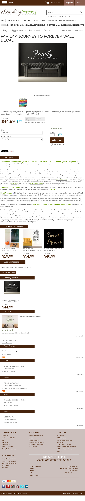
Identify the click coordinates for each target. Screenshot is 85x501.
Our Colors (5, 467)
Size (3, 130)
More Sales (80, 408)
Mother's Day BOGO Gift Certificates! (14, 400)
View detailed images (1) (43, 95)
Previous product (66, 30)
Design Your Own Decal (9, 459)
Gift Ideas (52, 20)
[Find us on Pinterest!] (8, 488)
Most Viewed (7, 354)
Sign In (79, 3)
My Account (60, 436)
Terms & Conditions (7, 447)
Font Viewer (5, 465)
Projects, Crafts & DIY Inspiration (66, 447)
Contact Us (5, 436)
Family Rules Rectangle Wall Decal (32, 249)
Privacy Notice (6, 444)
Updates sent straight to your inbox (54, 460)
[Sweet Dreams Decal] (54, 238)
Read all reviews (7, 343)
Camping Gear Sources (11, 422)
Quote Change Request (9, 463)
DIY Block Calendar (9, 371)
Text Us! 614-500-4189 (8, 438)
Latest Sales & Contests (64, 444)
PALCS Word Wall (9, 417)
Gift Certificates (61, 438)
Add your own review (8, 272)
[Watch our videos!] (17, 488)
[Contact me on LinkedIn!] (26, 488)
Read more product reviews (10, 340)
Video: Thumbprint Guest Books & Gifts (15, 388)
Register (69, 3)
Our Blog (43, 20)
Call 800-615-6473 (64, 17)
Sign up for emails (54, 457)
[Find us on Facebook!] (3, 488)
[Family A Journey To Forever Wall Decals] (11, 287)
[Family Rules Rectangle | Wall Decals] (32, 238)
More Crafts (79, 374)
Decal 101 (35, 20)
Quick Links (61, 432)
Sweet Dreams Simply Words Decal (53, 249)
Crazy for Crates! (9, 369)
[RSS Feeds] (3, 357)
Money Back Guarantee (9, 449)
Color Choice (6, 136)
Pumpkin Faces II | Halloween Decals (9, 249)
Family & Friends (34, 30)
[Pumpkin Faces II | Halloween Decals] (11, 238)
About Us (59, 451)
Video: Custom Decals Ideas (12, 385)
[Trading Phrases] (13, 12)
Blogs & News (79, 357)
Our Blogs (60, 442)
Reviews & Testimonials (36, 442)
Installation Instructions (36, 436)
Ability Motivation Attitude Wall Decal (30, 316)
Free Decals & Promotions (64, 440)
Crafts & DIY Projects (67, 20)
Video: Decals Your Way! (11, 383)
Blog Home (5, 442)
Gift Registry (33, 447)
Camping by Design (10, 419)
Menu (11, 3)
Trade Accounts (34, 440)
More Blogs (80, 425)
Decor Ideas (25, 20)
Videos (31, 438)
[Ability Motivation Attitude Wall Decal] (10, 327)
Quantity (53, 132)
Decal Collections (17, 30)
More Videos (79, 391)
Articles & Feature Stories (64, 449)
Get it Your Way (8, 455)
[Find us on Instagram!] (12, 488)
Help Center (52, 17)
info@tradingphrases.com (70, 473)
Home (3, 20)
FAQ (3, 440)
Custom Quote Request (9, 461)
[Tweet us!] (22, 488)
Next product (79, 30)
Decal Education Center (36, 444)
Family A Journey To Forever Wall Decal (10, 301)
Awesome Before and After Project (14, 366)
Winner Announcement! (11, 405)
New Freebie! (8, 402)
